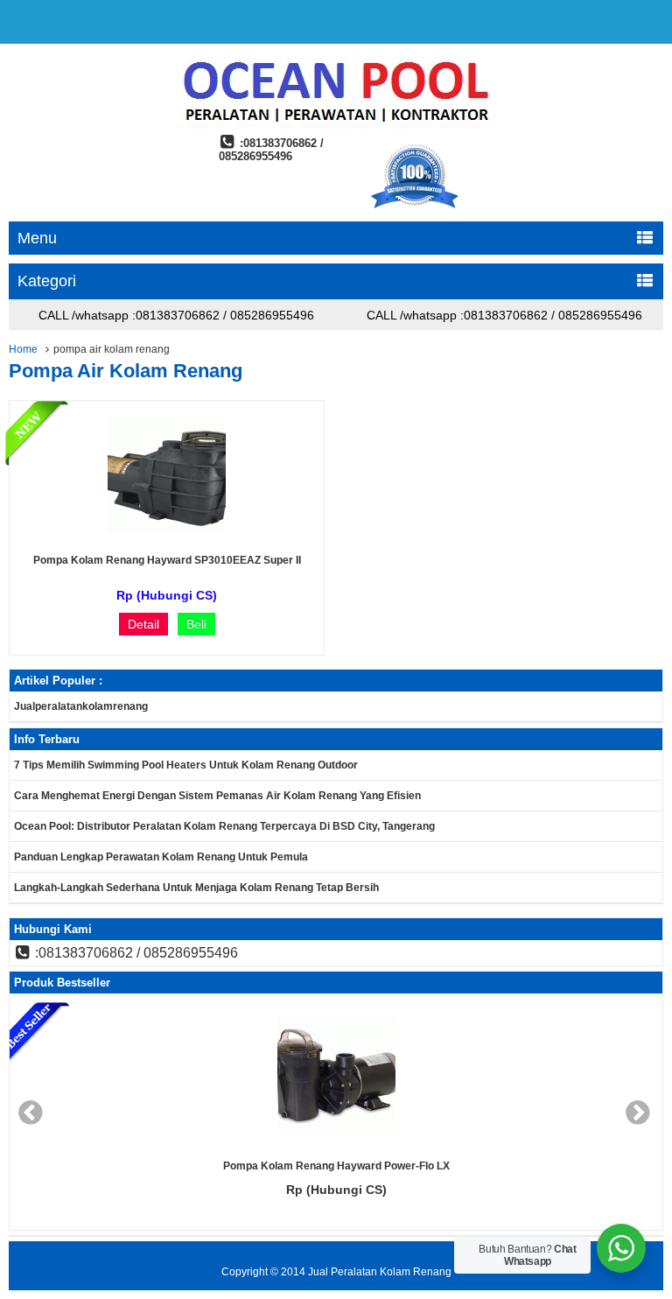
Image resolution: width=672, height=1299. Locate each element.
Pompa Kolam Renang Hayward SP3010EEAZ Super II (167, 560)
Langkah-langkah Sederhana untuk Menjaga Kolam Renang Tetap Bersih (196, 887)
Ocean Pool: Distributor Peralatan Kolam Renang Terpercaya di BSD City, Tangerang (224, 826)
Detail (143, 624)
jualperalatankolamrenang (81, 706)
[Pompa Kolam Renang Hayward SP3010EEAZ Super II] (167, 529)
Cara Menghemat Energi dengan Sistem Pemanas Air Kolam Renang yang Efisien (217, 796)
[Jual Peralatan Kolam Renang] (336, 124)
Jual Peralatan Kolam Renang (380, 1272)
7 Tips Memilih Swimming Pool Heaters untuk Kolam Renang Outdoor (186, 765)
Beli (196, 624)
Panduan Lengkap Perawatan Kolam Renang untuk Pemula (161, 857)
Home (23, 349)
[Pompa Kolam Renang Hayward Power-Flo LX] (214, 1077)
